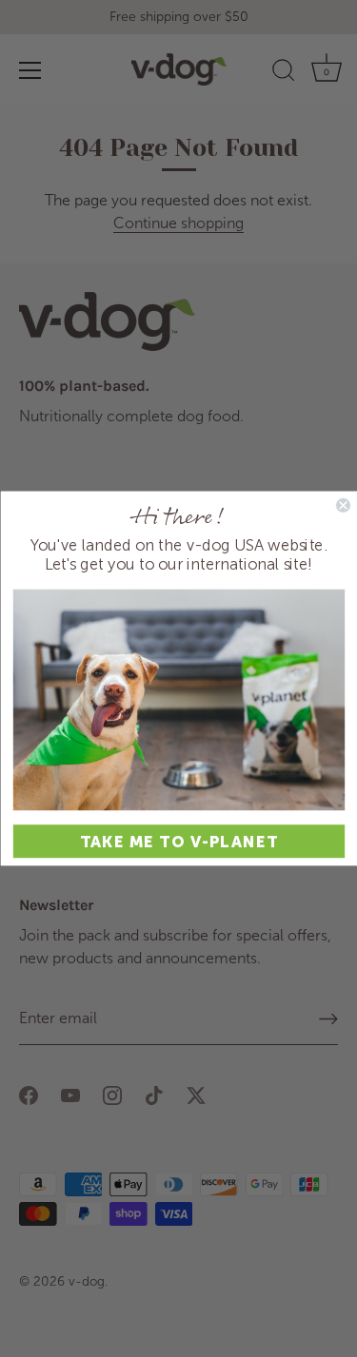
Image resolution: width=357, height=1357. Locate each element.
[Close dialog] (343, 505)
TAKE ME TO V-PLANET (178, 841)
